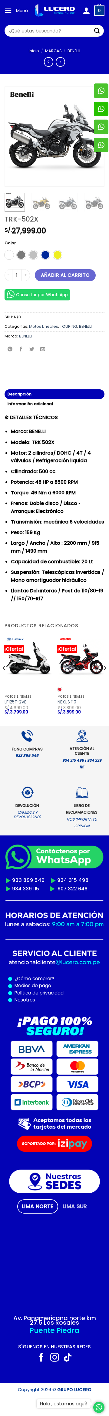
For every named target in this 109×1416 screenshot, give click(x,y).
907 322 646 (73, 888)
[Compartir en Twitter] (32, 350)
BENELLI (74, 50)
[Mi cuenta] (86, 10)
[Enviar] (97, 31)
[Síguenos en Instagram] (54, 1358)
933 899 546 (28, 880)
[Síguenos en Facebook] (41, 1358)
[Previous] (14, 137)
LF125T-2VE (15, 702)
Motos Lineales (43, 326)
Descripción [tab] (20, 394)
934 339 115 (25, 888)
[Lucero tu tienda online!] (55, 10)
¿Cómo (23, 978)
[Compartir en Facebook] (21, 350)
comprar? (42, 978)
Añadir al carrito (65, 275)
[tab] (37, 1206)
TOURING (68, 326)
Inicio (34, 50)
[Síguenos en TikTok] (67, 1358)
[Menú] (8, 10)
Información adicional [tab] (30, 403)
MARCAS (53, 50)
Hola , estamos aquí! (64, 1403)
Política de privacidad (38, 993)
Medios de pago (31, 985)
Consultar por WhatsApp (42, 295)
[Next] (105, 680)
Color (10, 243)
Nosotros (25, 1000)
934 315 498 (73, 880)
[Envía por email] (43, 350)
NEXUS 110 (67, 702)
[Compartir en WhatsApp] (10, 350)
